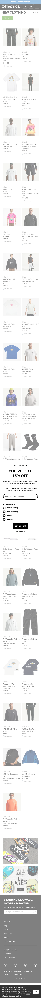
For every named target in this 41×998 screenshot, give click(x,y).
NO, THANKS (20, 531)
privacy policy (15, 996)
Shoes (9, 515)
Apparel (10, 519)
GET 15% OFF (20, 526)
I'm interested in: (9, 504)
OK (36, 992)
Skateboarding (12, 508)
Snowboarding (12, 511)
